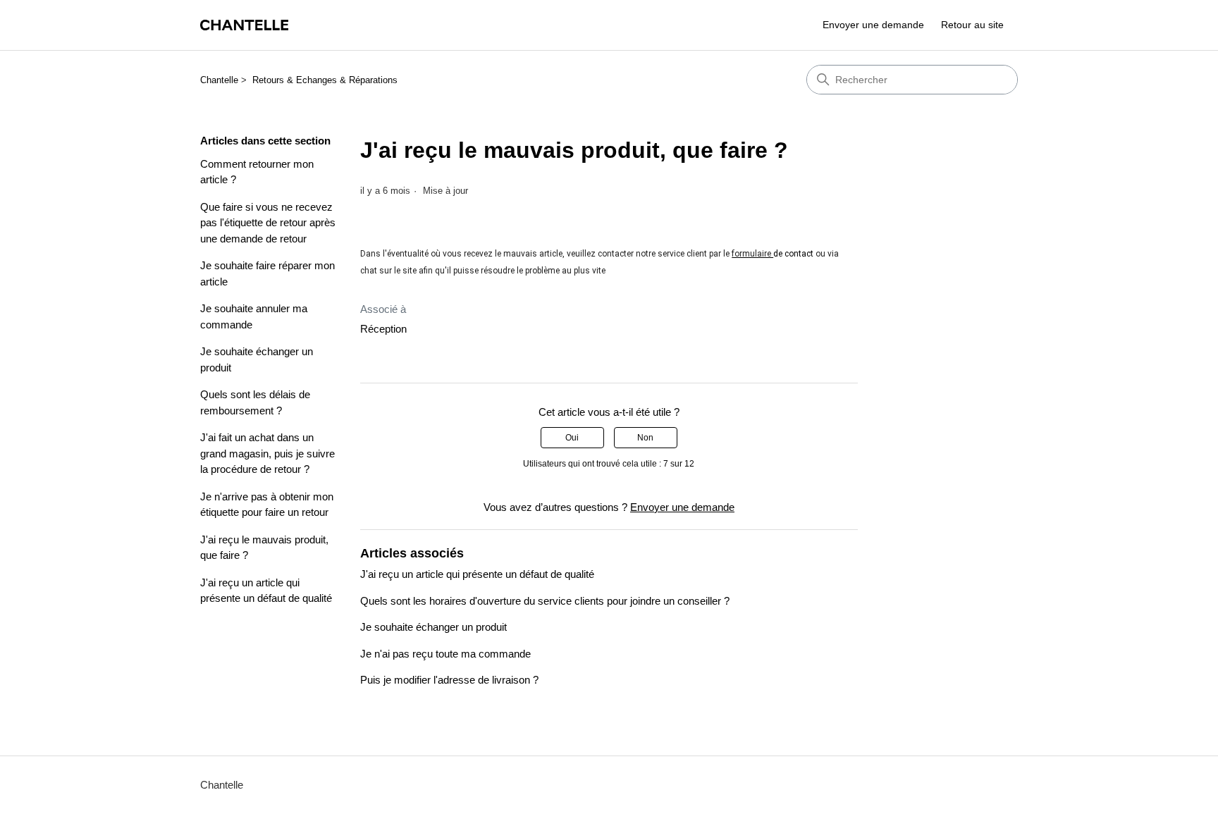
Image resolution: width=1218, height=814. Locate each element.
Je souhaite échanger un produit (256, 359)
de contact (793, 254)
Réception (383, 329)
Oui (572, 438)
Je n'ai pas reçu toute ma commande (445, 654)
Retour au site (972, 24)
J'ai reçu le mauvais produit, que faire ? (264, 548)
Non (645, 438)
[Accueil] (244, 25)
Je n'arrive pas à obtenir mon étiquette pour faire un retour (266, 505)
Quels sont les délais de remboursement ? (255, 402)
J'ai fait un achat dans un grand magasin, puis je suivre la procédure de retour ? (267, 453)
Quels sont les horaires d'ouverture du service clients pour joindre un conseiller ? (545, 601)
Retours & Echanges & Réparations (325, 80)
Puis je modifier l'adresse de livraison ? (449, 680)
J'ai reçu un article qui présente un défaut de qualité (266, 590)
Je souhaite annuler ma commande (253, 316)
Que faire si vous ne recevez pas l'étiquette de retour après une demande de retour (268, 223)
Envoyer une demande (873, 24)
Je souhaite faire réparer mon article (267, 273)
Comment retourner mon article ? (257, 172)
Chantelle (219, 80)
